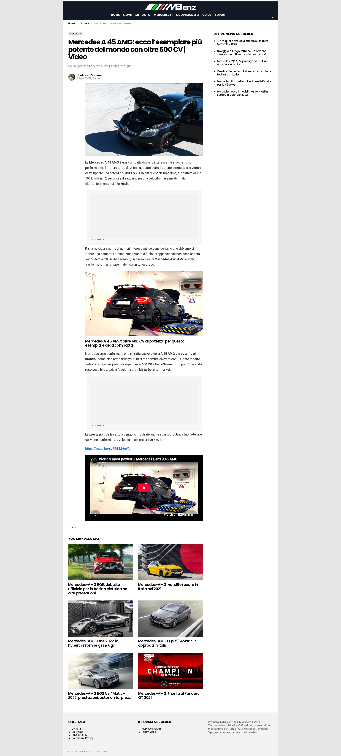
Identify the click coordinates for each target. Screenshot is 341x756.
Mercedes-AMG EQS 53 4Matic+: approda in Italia (167, 643)
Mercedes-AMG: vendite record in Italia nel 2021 (168, 586)
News (127, 15)
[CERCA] (271, 16)
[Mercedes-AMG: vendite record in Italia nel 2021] (170, 562)
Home (115, 15)
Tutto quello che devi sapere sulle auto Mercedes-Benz (242, 42)
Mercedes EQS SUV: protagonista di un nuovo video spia (242, 62)
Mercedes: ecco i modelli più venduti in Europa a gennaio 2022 (242, 93)
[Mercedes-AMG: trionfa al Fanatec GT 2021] (170, 671)
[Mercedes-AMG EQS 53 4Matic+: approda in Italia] (170, 618)
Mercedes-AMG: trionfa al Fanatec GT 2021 (168, 695)
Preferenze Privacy (82, 738)
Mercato (142, 15)
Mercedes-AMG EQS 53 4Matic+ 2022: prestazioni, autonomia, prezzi (99, 695)
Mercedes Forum (151, 728)
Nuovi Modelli (187, 15)
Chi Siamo (77, 731)
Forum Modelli (150, 731)
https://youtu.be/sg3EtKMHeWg (108, 448)
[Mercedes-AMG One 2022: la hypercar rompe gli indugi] (100, 618)
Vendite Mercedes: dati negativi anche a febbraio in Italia (244, 72)
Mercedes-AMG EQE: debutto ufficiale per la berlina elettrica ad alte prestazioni (97, 588)
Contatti (76, 728)
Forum (220, 15)
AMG (74, 527)
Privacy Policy (79, 734)
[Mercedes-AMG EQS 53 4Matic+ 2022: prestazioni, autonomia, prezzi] (100, 671)
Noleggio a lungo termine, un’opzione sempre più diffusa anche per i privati (242, 52)
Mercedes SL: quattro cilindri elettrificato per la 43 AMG (244, 83)
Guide (206, 15)
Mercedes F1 (163, 15)
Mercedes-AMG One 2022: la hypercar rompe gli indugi (93, 643)
